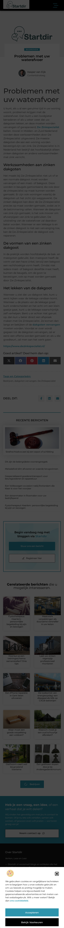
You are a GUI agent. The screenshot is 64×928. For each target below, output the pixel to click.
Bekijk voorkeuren (32, 922)
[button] (57, 874)
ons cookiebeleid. (19, 900)
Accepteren (32, 912)
